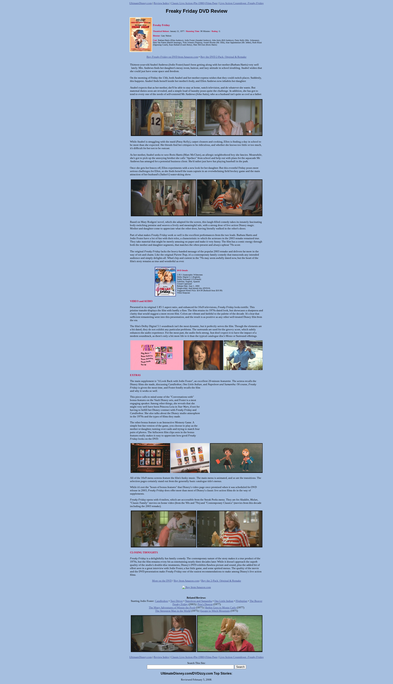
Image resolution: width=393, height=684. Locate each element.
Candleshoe (161, 600)
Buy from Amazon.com (186, 580)
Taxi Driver (176, 600)
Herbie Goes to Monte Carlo (220, 607)
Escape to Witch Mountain (215, 610)
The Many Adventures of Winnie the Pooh (172, 607)
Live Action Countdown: (241, 3)
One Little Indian (223, 600)
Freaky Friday (180, 604)
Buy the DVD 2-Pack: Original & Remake (223, 56)
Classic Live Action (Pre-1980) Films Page (194, 3)
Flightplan (241, 600)
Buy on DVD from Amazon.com (172, 56)
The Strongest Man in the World (173, 610)
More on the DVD (162, 580)
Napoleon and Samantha (198, 600)
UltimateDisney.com (140, 3)
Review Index (161, 3)
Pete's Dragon (205, 604)
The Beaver (256, 600)
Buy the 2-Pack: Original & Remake (221, 580)
